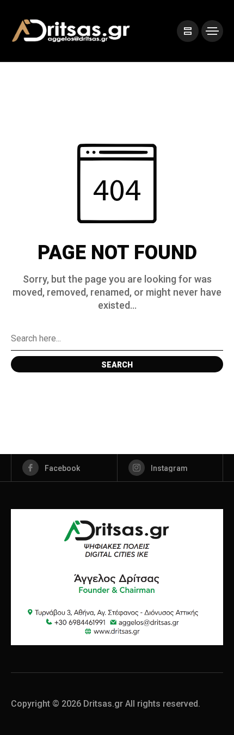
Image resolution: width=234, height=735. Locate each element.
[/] (188, 31)
